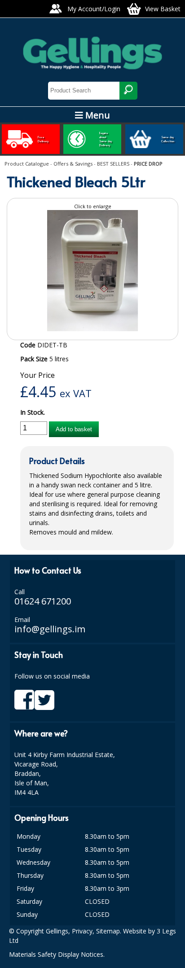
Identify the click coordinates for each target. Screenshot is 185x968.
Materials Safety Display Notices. (57, 954)
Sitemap (108, 931)
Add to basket (74, 429)
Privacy (82, 931)
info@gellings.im (49, 629)
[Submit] (128, 91)
